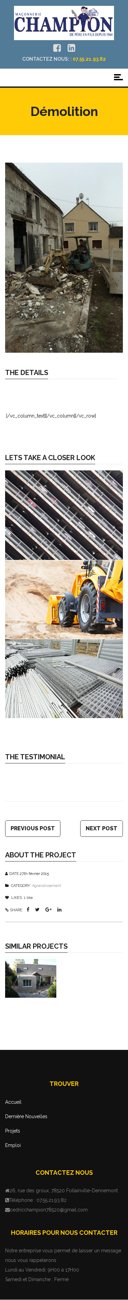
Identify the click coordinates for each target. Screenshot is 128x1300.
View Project (66, 981)
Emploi (13, 1145)
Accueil (13, 1102)
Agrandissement (46, 885)
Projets (12, 1131)
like (28, 897)
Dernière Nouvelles (26, 1116)
